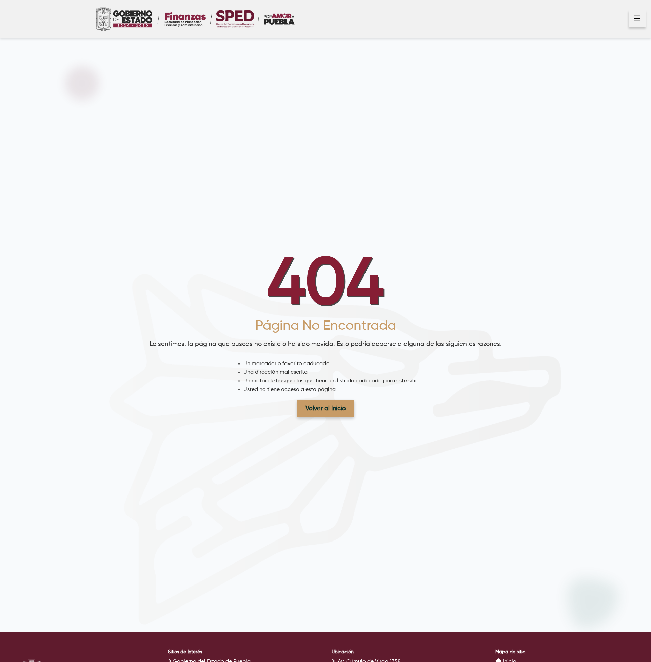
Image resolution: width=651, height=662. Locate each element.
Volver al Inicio (325, 408)
